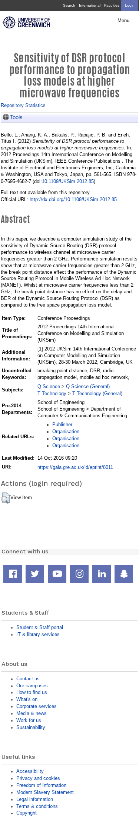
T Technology (51, 393)
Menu (123, 20)
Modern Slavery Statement (45, 792)
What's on (26, 699)
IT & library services (38, 634)
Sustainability (30, 727)
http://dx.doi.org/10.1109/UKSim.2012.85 (73, 199)
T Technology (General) (97, 393)
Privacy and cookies (38, 778)
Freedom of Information (41, 785)
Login (130, 5)
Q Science (48, 386)
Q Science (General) (88, 386)
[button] (5, 498)
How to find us (31, 692)
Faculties (111, 5)
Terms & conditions (37, 806)
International (89, 5)
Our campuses (32, 685)
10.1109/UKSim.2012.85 (68, 181)
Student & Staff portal (39, 627)
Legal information (34, 799)
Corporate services (36, 706)
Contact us (28, 678)
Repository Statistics (23, 105)
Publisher (62, 424)
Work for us (28, 720)
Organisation (65, 431)
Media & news (31, 713)
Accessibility (30, 771)
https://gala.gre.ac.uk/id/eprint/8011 (75, 467)
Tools (16, 117)
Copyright (26, 813)
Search (69, 5)
